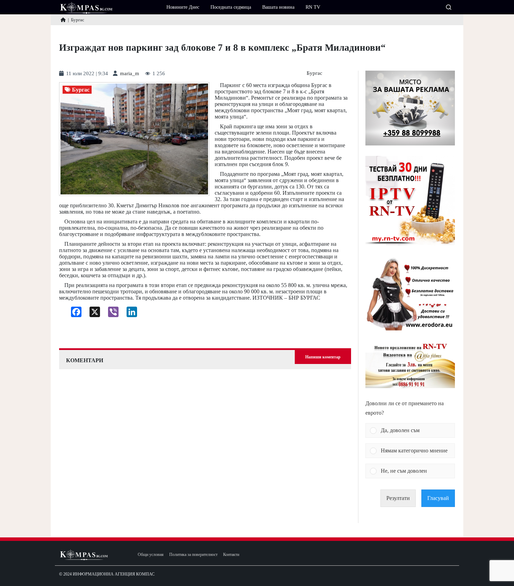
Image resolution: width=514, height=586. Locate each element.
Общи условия (151, 554)
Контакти (231, 554)
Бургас (314, 73)
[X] (92, 314)
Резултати (398, 498)
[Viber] (110, 314)
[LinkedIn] (129, 314)
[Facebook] (73, 314)
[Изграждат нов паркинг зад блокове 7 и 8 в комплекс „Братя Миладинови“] (134, 139)
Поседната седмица (230, 7)
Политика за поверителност (193, 554)
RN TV (313, 7)
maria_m (129, 73)
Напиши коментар (323, 357)
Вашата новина (278, 7)
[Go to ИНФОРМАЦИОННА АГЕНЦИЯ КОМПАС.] (63, 19)
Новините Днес (182, 7)
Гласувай (438, 498)
